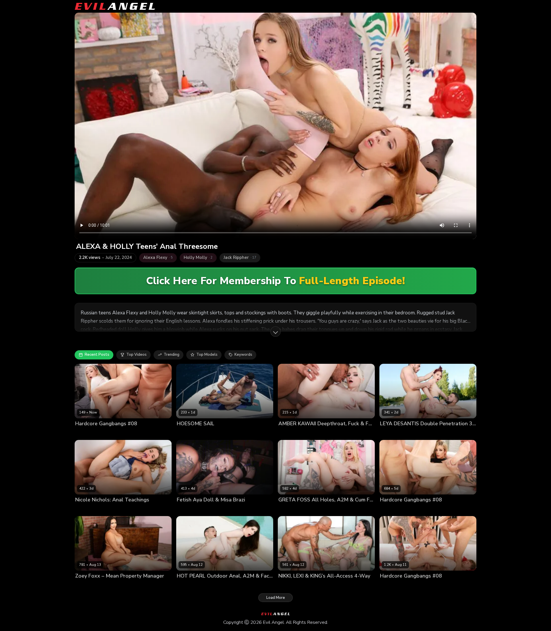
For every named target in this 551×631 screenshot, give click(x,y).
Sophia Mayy (86, 433)
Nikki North (307, 585)
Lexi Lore (286, 585)
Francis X (416, 433)
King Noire (328, 585)
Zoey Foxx (84, 585)
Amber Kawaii (291, 433)
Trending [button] (171, 354)
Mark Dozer (129, 433)
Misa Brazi (204, 509)
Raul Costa (206, 585)
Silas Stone (106, 585)
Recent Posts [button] (97, 354)
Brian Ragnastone (414, 509)
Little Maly (315, 433)
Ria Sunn (388, 509)
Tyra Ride (238, 433)
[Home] (115, 6)
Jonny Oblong (261, 433)
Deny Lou (108, 433)
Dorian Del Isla (116, 509)
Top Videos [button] (136, 354)
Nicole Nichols (88, 509)
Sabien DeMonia (213, 433)
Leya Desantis (393, 433)
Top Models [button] (207, 354)
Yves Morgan (312, 509)
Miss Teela (390, 585)
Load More (275, 597)
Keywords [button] (243, 354)
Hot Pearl (185, 585)
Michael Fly (152, 433)
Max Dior (452, 585)
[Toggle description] (275, 331)
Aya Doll (185, 509)
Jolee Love (186, 433)
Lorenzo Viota (439, 433)
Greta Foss (288, 509)
